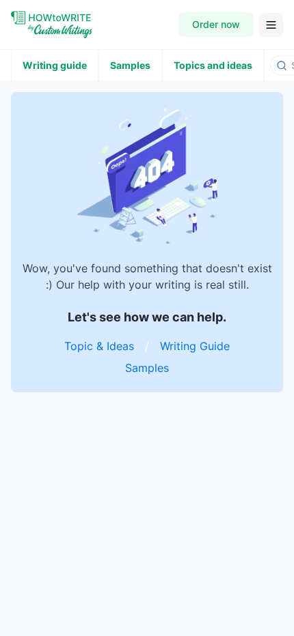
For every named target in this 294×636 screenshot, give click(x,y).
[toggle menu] (271, 25)
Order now (216, 24)
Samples (130, 65)
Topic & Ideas (99, 346)
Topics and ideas (213, 65)
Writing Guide (195, 346)
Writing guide (55, 65)
